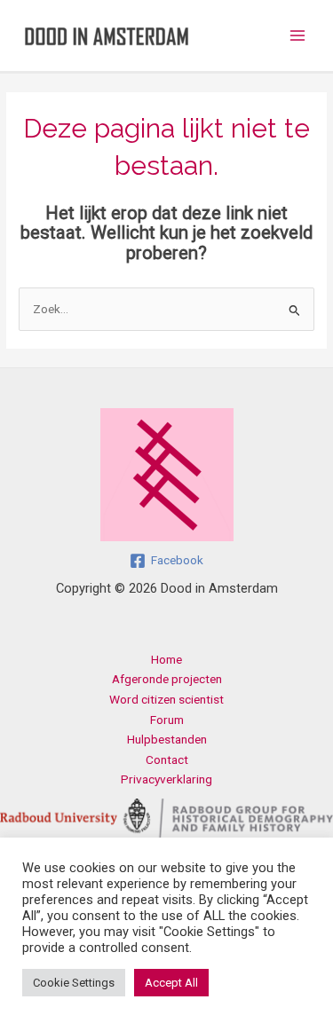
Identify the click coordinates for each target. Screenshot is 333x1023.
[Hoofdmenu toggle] (298, 36)
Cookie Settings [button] (74, 982)
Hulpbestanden (167, 739)
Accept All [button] (171, 982)
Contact (167, 759)
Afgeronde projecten (167, 679)
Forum (167, 719)
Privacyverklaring (166, 779)
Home (166, 659)
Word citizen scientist (166, 699)
